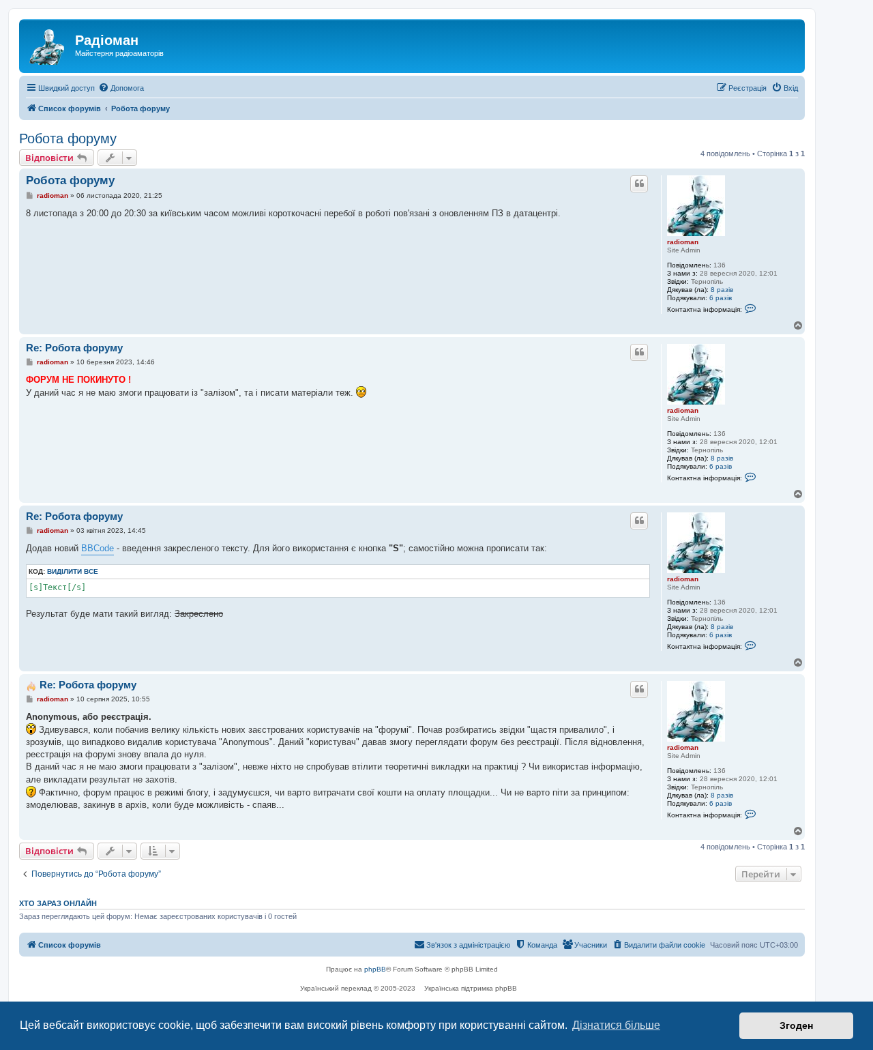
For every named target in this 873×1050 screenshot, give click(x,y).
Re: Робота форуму (74, 347)
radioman (682, 242)
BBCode (97, 548)
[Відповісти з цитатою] (639, 183)
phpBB (375, 969)
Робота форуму (68, 138)
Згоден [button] (796, 1025)
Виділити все (72, 571)
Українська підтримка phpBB (470, 988)
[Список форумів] (49, 44)
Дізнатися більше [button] (616, 1025)
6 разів (720, 298)
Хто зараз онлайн (58, 903)
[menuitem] (121, 88)
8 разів (722, 289)
